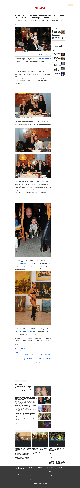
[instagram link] (22, 472)
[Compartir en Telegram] (47, 55)
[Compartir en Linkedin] (45, 55)
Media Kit (50, 475)
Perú (30, 475)
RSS (30, 479)
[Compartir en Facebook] (41, 55)
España (30, 471)
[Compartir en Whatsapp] (39, 55)
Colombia (30, 470)
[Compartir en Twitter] (43, 55)
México (30, 474)
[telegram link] (20, 474)
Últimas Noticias (30, 478)
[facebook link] (18, 472)
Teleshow (16, 13)
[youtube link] (18, 474)
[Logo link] (40, 8)
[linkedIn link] (22, 474)
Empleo (40, 470)
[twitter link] (20, 472)
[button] (50, 55)
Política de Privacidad (60, 470)
